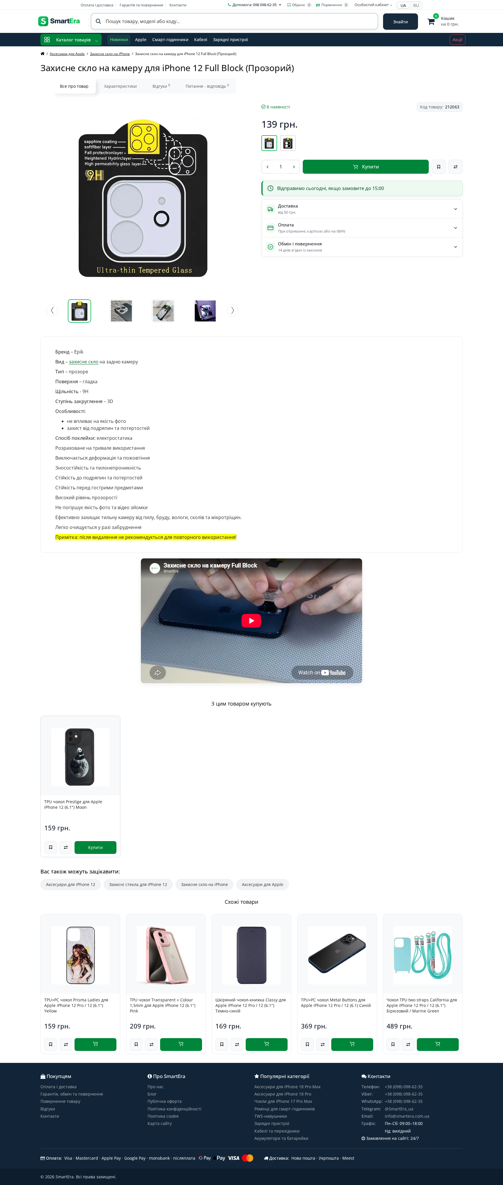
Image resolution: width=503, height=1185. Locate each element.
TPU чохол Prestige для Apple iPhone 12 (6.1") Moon (73, 804)
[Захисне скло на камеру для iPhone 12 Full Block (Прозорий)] (143, 198)
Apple (140, 39)
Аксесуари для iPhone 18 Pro (282, 1094)
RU (416, 5)
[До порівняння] (456, 167)
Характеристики (120, 86)
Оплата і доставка (97, 5)
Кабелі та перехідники (277, 1131)
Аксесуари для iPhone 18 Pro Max (287, 1086)
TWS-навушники (270, 1116)
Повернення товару (60, 1101)
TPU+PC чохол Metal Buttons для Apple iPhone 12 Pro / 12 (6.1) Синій (336, 1002)
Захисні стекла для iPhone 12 (138, 884)
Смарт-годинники (170, 39)
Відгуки (161, 86)
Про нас (156, 1086)
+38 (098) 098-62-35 (404, 1086)
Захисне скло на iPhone (204, 884)
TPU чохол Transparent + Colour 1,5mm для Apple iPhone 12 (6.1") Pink (162, 1005)
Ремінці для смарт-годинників (284, 1109)
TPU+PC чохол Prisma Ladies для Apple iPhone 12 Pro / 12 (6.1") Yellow (76, 1005)
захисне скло (83, 361)
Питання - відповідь (207, 86)
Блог (152, 1094)
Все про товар (74, 86)
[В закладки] (439, 167)
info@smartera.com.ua (407, 1116)
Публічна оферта (165, 1101)
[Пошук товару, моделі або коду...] (400, 21)
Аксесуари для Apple (262, 884)
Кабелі (200, 39)
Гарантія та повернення (141, 5)
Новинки (119, 39)
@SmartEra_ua (399, 1109)
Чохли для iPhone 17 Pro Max (283, 1101)
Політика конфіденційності (174, 1109)
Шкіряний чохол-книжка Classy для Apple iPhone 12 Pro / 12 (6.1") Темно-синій (250, 1005)
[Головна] (42, 53)
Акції (458, 39)
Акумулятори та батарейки (281, 1138)
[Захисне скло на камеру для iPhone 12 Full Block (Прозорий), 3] (163, 311)
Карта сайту (160, 1123)
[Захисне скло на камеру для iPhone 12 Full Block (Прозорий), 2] (121, 311)
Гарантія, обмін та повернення (71, 1094)
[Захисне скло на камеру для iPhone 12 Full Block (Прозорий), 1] (79, 311)
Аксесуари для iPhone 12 (70, 884)
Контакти (178, 5)
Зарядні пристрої (230, 39)
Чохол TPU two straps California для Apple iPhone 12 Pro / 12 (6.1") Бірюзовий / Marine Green (422, 1005)
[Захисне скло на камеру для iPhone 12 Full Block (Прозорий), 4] (205, 311)
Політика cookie (163, 1116)
